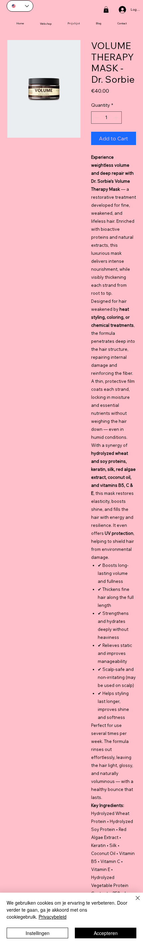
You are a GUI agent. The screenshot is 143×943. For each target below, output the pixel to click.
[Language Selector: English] (20, 6)
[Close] (134, 902)
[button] (106, 9)
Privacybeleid (53, 916)
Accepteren (106, 933)
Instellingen (38, 933)
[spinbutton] (106, 117)
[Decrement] (96, 117)
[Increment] (116, 117)
